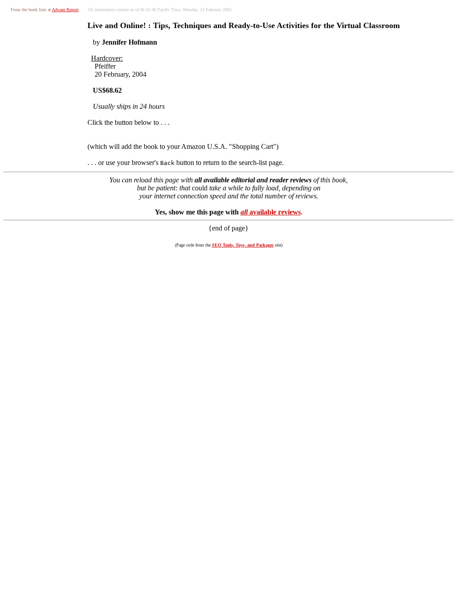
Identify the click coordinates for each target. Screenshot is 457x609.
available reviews (271, 212)
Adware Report (65, 9)
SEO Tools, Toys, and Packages (243, 245)
